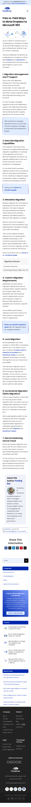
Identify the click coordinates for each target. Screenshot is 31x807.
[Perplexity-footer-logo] (11, 761)
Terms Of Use (7, 744)
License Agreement (9, 750)
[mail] (23, 798)
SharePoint (20, 60)
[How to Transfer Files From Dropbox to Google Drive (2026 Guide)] (5, 651)
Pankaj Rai (7, 529)
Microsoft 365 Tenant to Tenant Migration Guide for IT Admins (17, 661)
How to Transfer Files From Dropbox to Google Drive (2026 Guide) (17, 652)
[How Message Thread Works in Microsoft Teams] (5, 628)
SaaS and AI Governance (11, 584)
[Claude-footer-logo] (14, 761)
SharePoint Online (9, 355)
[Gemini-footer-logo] (17, 761)
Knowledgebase (11, 531)
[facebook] (16, 798)
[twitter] (19, 798)
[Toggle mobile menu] (27, 11)
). (15, 431)
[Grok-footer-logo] (19, 761)
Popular (6, 622)
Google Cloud (20, 746)
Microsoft (19, 749)
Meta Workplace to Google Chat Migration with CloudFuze (17, 643)
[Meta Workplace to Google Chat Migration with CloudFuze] (5, 642)
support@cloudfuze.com (17, 783)
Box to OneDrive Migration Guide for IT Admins (17, 635)
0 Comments (22, 531)
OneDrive (9, 60)
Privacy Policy (7, 747)
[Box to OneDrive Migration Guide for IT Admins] (5, 635)
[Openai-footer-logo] (8, 761)
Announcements (9, 572)
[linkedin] (8, 798)
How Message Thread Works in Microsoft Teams (17, 628)
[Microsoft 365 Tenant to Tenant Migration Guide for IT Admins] (5, 660)
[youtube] (12, 798)
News (5, 580)
